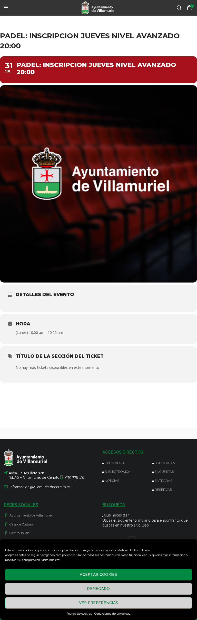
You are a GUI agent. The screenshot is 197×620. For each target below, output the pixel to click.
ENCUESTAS (164, 472)
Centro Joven (19, 533)
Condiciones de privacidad (112, 613)
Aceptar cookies (98, 574)
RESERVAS (163, 490)
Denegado (98, 588)
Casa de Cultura (21, 524)
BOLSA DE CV (165, 463)
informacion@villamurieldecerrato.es (40, 487)
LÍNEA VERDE (115, 463)
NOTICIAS (112, 481)
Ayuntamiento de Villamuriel (31, 515)
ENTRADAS (163, 481)
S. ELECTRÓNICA (117, 472)
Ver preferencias (98, 602)
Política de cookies (79, 613)
